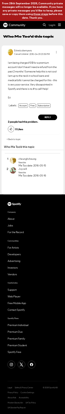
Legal (10, 387)
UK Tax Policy (31, 402)
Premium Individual (18, 325)
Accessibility (24, 397)
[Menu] (59, 25)
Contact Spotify (16, 310)
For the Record (16, 232)
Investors (13, 267)
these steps (40, 14)
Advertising (14, 261)
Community (17, 25)
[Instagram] (11, 364)
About (11, 219)
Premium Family (16, 338)
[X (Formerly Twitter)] (21, 364)
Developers (14, 254)
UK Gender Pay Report (17, 407)
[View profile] (10, 52)
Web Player (14, 296)
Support (12, 289)
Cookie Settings (27, 392)
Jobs (10, 225)
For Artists (13, 247)
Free (32, 105)
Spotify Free (14, 352)
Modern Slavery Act (15, 402)
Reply (47, 117)
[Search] (44, 25)
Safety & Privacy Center (24, 387)
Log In (52, 25)
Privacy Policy (13, 392)
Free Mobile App (17, 303)
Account (23, 105)
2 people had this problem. (23, 121)
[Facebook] (31, 364)
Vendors (12, 274)
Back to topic (14, 139)
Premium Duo (15, 331)
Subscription (43, 105)
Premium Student (17, 345)
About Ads (12, 397)
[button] (56, 52)
